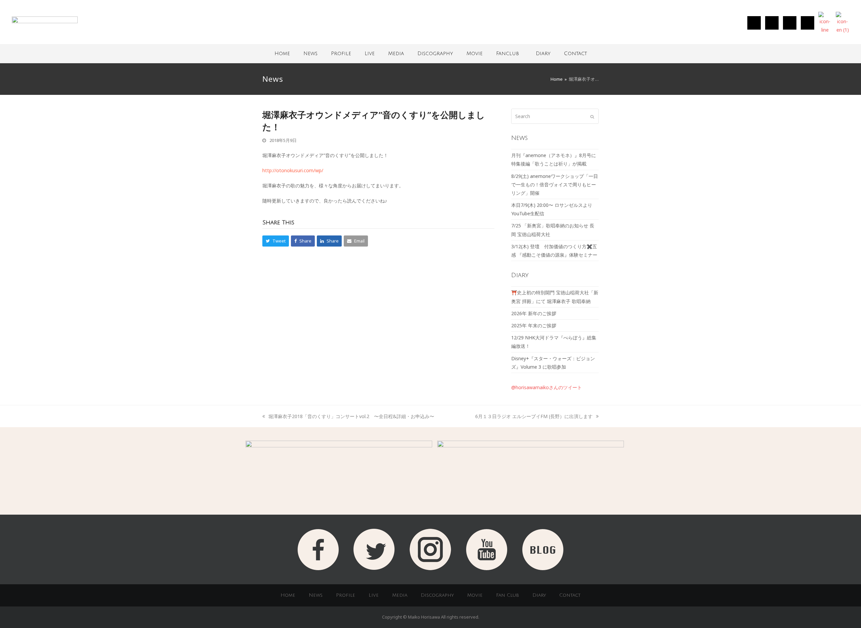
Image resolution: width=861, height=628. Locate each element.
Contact (575, 53)
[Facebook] (789, 23)
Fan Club (507, 595)
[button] (275, 241)
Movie (474, 53)
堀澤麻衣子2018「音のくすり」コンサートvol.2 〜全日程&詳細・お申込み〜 (351, 416)
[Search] (555, 116)
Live (370, 53)
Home (282, 53)
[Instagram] (754, 23)
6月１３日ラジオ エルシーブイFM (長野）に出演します (534, 416)
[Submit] (592, 116)
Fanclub (507, 53)
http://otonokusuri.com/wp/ (292, 170)
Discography (435, 53)
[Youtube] (807, 23)
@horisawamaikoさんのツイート (546, 387)
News (310, 53)
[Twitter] (772, 23)
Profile (341, 53)
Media (396, 53)
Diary (543, 53)
